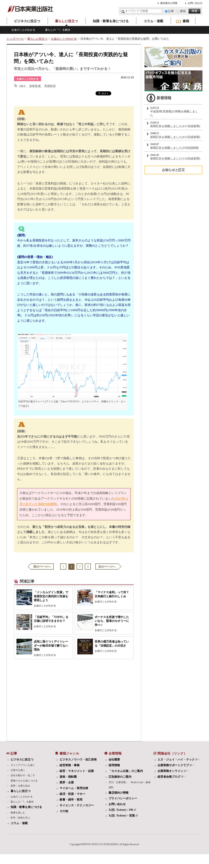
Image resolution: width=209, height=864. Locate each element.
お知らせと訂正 (173, 170)
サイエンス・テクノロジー (77, 805)
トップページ (15, 38)
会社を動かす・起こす (23, 775)
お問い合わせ (195, 3)
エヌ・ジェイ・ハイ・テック (176, 759)
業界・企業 (67, 782)
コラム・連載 (153, 21)
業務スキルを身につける (24, 780)
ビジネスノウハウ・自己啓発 (78, 759)
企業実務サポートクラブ (173, 765)
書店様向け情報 (168, 3)
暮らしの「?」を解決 (57, 29)
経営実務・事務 (70, 765)
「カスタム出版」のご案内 (126, 770)
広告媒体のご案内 (120, 776)
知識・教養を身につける (111, 21)
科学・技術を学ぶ (20, 817)
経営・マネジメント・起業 (77, 770)
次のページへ (107, 566)
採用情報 (114, 765)
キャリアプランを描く (23, 765)
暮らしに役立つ (66, 21)
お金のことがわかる (23, 29)
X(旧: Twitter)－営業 (122, 815)
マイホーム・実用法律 (74, 788)
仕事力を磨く (18, 770)
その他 (64, 811)
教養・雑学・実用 (71, 799)
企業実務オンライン (170, 770)
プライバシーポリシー (123, 798)
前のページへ (42, 566)
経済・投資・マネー (72, 793)
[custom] (173, 65)
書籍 (183, 11)
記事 (171, 11)
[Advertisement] (42, 699)
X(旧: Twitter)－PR (121, 809)
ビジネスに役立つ (27, 21)
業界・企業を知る (20, 785)
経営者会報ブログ (169, 776)
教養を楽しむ (18, 812)
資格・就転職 (68, 776)
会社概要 (114, 759)
